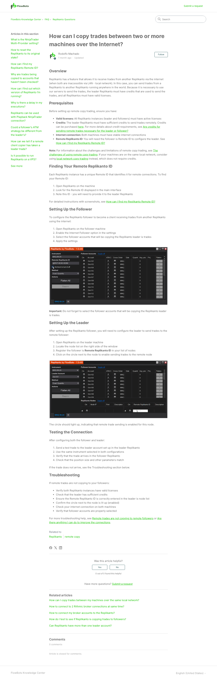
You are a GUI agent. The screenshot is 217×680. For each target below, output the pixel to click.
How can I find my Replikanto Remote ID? (24, 65)
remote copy (72, 536)
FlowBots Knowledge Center (26, 19)
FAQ (47, 19)
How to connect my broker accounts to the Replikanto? (82, 612)
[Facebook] (50, 547)
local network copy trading (72, 158)
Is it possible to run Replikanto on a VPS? (23, 157)
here (81, 126)
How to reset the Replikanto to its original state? (25, 53)
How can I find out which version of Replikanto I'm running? (25, 92)
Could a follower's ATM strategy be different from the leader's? (26, 131)
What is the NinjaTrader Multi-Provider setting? (25, 41)
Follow (161, 54)
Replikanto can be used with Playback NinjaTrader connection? (26, 116)
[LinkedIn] (60, 547)
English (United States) (190, 673)
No (117, 567)
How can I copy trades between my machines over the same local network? (94, 600)
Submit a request (193, 5)
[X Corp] (55, 547)
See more (17, 166)
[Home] (20, 6)
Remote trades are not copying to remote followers (122, 518)
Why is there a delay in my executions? (26, 104)
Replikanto (55, 536)
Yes (99, 567)
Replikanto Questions (64, 19)
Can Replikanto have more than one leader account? (80, 625)
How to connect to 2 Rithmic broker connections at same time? (86, 606)
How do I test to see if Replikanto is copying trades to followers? (87, 619)
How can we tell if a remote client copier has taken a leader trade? (27, 145)
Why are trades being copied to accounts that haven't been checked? (25, 78)
